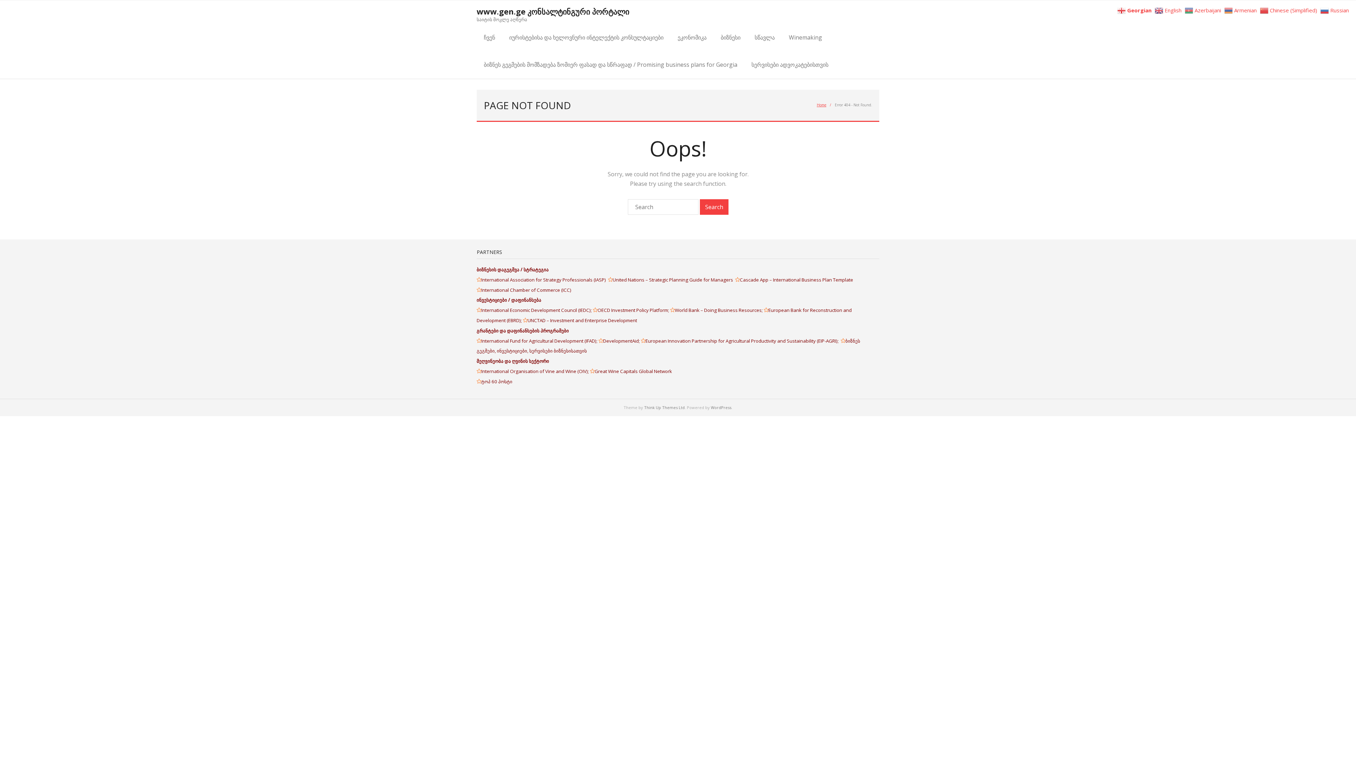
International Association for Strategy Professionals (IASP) (544, 280)
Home (821, 104)
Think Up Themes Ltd (664, 407)
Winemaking (805, 37)
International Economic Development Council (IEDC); (537, 310)
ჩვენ (489, 37)
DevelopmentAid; (622, 341)
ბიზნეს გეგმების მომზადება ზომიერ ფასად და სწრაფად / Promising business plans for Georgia (610, 65)
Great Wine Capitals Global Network (633, 371)
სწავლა (765, 37)
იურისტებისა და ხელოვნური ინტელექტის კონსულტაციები (586, 37)
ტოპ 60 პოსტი (496, 381)
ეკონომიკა (692, 37)
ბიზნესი (731, 37)
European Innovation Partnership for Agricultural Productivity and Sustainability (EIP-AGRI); (743, 341)
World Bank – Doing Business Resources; (719, 310)
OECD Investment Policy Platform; (633, 310)
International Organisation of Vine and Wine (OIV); (535, 371)
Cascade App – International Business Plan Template (797, 280)
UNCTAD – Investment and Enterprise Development (582, 320)
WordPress (721, 407)
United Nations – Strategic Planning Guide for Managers (674, 280)
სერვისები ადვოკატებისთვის (789, 65)
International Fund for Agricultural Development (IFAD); (540, 341)
